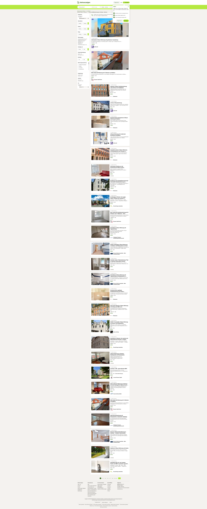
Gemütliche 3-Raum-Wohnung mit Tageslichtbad (118, 228)
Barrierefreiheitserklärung (92, 490)
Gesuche (79, 75)
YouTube (108, 485)
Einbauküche (81, 69)
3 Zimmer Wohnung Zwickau (97, 504)
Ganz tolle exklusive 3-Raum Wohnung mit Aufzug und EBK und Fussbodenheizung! (119, 306)
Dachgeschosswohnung (81, 38)
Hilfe (88, 484)
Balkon (80, 66)
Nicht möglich (80, 54)
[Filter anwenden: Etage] (88, 34)
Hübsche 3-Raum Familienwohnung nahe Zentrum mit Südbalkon (118, 87)
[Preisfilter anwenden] (88, 59)
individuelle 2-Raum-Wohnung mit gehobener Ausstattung (104, 40)
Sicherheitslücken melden (92, 488)
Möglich (79, 53)
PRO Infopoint (100, 485)
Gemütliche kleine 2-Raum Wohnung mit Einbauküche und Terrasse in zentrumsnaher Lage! (118, 150)
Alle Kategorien (80, 16)
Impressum (89, 496)
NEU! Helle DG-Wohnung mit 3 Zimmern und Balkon (103, 72)
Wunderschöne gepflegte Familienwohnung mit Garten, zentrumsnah (117, 291)
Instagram (109, 487)
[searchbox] (85, 7)
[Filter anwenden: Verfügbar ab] (88, 49)
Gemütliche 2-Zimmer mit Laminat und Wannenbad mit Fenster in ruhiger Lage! (119, 339)
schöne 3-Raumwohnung (116, 102)
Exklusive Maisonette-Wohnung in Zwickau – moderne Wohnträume (118, 432)
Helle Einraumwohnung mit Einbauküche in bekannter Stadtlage (118, 416)
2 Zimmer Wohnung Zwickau (106, 504)
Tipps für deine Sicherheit (92, 485)
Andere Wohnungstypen (81, 44)
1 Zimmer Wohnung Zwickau (124, 504)
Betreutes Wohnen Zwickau (107, 505)
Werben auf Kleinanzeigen (102, 489)
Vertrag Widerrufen (91, 487)
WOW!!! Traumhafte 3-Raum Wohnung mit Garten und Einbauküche (119, 322)
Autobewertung (120, 489)
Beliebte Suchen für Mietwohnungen (120, 485)
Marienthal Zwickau (114, 505)
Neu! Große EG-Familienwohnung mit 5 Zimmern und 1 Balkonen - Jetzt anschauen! (119, 213)
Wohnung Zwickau (81, 504)
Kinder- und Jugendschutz (92, 489)
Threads (108, 488)
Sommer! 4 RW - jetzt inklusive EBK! (118, 368)
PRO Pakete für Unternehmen (100, 487)
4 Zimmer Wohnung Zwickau (98, 505)
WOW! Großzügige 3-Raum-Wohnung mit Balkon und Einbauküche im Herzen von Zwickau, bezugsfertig (119, 245)
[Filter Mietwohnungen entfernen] (88, 18)
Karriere (79, 485)
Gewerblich (79, 80)
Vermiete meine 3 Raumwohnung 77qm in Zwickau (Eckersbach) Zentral (119, 260)
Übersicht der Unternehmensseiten (123, 487)
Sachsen (80, 85)
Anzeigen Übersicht (120, 486)
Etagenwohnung (80, 40)
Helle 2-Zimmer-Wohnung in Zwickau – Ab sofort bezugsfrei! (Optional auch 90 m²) (119, 384)
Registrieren (119, 20)
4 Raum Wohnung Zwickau (89, 504)
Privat (79, 79)
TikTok (108, 490)
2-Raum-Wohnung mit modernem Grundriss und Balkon (118, 134)
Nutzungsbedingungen (91, 494)
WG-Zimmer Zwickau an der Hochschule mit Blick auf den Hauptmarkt (117, 167)
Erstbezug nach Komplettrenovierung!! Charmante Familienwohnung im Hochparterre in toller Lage (119, 181)
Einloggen (126, 20)
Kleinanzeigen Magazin (82, 488)
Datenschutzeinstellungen (92, 493)
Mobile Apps (80, 490)
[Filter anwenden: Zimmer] (88, 29)
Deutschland (80, 84)
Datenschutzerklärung (91, 492)
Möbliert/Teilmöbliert (82, 64)
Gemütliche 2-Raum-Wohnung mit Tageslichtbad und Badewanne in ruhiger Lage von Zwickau (118, 275)
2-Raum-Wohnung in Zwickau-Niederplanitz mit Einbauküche (117, 354)
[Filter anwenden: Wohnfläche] (88, 23)
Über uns (79, 484)
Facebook (109, 484)
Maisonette (79, 42)
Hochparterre (80, 41)
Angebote (79, 74)
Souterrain (79, 43)
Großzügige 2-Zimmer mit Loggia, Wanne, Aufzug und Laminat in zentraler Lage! (118, 197)
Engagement (80, 489)
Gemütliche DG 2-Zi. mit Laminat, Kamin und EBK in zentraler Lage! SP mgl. (119, 463)
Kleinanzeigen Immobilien (102, 484)
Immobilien (80, 16)
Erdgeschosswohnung (81, 39)
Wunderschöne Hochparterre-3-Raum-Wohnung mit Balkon (119, 118)
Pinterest (108, 489)
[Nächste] (119, 478)
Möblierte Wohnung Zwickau (115, 504)
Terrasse (80, 67)
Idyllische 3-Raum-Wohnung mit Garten (119, 448)
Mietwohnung (92, 505)
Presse (79, 487)
